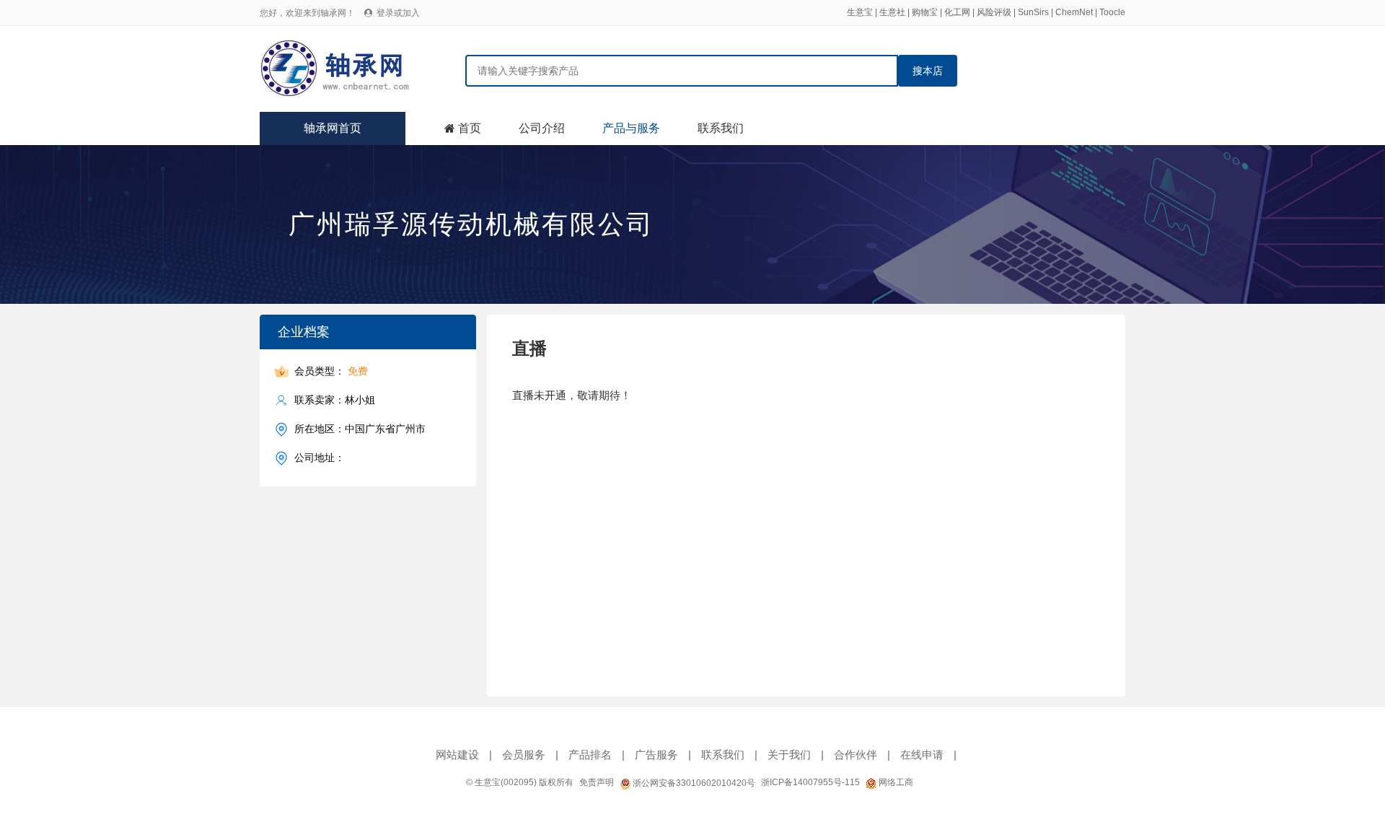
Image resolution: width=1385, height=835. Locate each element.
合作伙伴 (855, 754)
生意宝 (860, 12)
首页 (469, 128)
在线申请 (922, 754)
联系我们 (721, 128)
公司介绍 (542, 128)
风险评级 (994, 12)
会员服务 (523, 754)
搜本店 (928, 70)
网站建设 (457, 754)
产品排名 (590, 754)
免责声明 (596, 782)
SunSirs (1033, 12)
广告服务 (656, 754)
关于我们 (789, 754)
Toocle (1112, 12)
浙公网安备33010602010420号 (692, 783)
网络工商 (894, 782)
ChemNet (1074, 12)
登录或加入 (398, 13)
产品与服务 (631, 128)
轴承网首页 (332, 128)
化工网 (957, 12)
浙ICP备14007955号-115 (810, 782)
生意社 (892, 12)
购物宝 (925, 12)
